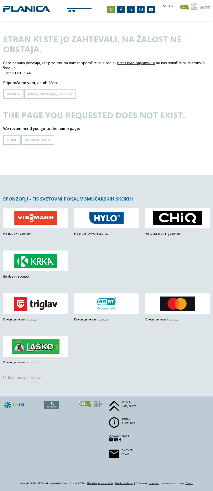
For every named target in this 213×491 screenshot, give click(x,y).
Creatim (189, 483)
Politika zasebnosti (124, 483)
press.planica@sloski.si (136, 62)
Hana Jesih (154, 483)
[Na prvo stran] (26, 10)
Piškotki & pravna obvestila (100, 483)
